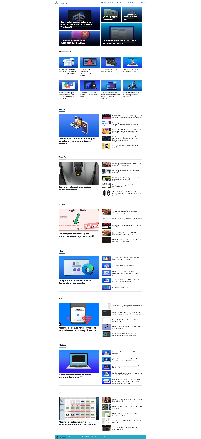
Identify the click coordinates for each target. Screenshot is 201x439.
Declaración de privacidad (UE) (78, 437)
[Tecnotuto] (61, 2)
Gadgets (130, 2)
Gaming (143, 2)
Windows (103, 2)
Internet (110, 2)
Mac (137, 2)
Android (118, 2)
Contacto (91, 437)
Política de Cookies (100, 437)
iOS (124, 2)
